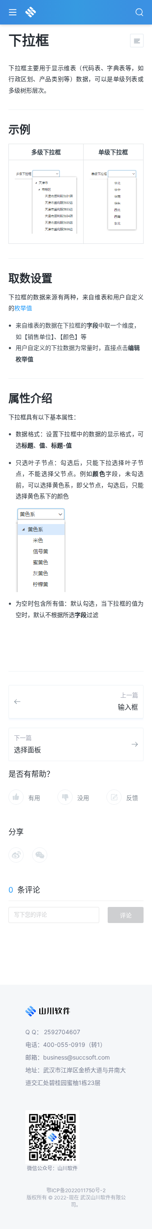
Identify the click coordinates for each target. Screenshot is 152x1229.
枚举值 (23, 307)
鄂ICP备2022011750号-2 (76, 1190)
